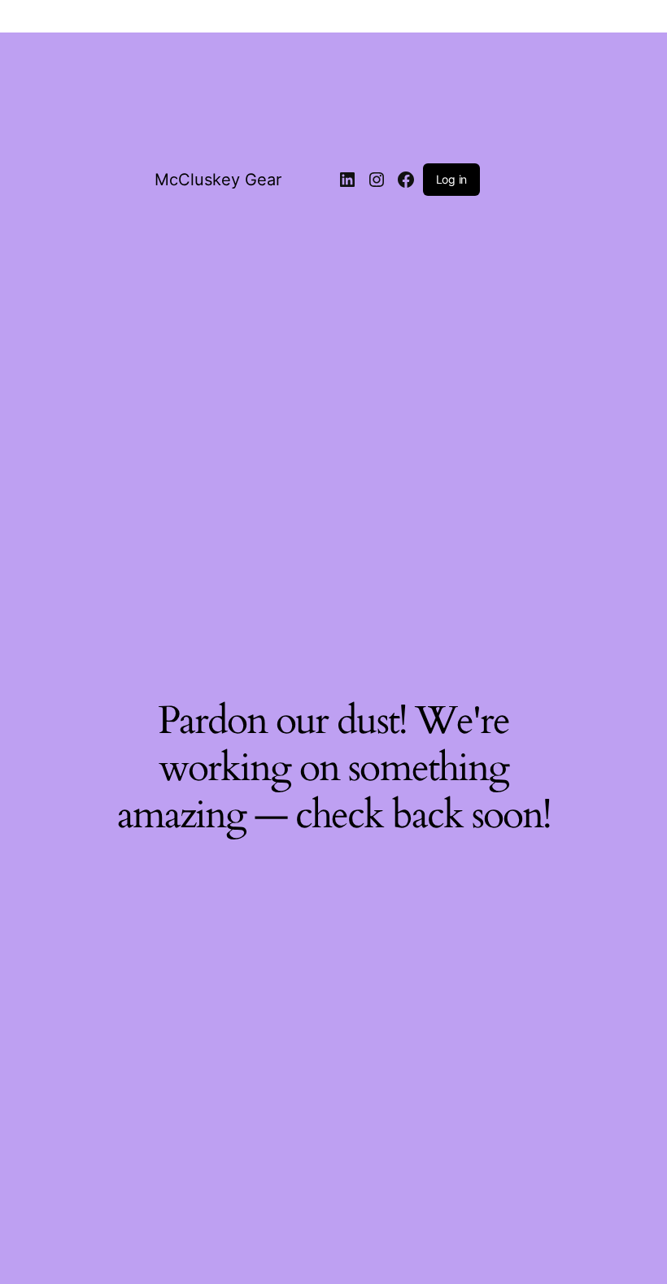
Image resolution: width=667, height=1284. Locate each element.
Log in (451, 179)
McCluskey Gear (218, 179)
